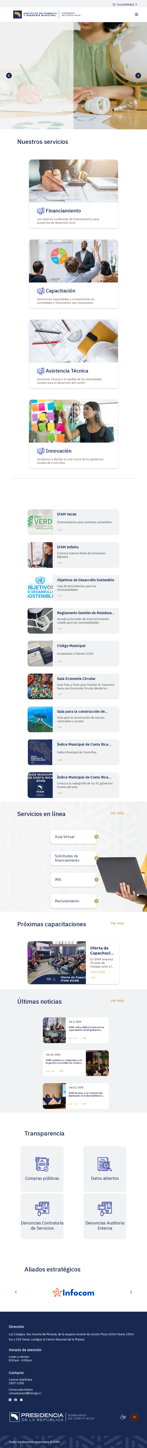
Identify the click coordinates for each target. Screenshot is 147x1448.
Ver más (117, 812)
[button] (16, 1292)
